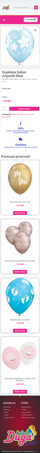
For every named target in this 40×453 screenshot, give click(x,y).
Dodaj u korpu (24, 109)
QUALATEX (6, 117)
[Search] (36, 7)
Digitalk (36, 451)
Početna (5, 79)
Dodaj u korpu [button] (20, 213)
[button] (4, 19)
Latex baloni (13, 79)
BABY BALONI (17, 114)
